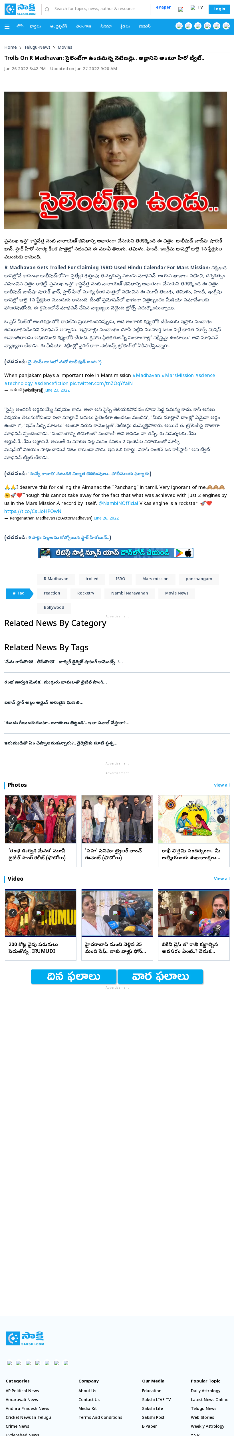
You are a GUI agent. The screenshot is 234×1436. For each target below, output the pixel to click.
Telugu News (203, 1409)
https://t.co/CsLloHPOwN (32, 512)
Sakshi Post (153, 1418)
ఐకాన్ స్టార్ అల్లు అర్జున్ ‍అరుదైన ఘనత (112, 703)
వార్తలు (35, 26)
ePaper (163, 8)
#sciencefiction (51, 384)
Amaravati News (22, 1400)
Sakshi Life (152, 1409)
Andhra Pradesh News (27, 1409)
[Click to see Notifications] (180, 9)
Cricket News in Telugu (28, 1418)
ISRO (120, 579)
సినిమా (106, 26)
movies (65, 48)
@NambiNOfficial (118, 504)
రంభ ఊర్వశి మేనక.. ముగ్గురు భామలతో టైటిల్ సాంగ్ (111, 683)
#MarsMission (178, 376)
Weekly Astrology (207, 1427)
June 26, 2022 (106, 519)
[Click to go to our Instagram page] (207, 25)
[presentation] (13, 819)
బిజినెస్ (145, 26)
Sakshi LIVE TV (156, 1400)
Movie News (176, 593)
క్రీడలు (125, 26)
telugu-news (37, 48)
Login (219, 9)
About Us (87, 1391)
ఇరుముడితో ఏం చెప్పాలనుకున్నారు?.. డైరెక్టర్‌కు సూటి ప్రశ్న (113, 743)
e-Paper (149, 1427)
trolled (92, 579)
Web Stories (202, 1418)
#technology (18, 384)
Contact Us (89, 1400)
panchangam (199, 579)
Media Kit (87, 1409)
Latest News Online (209, 1400)
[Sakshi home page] (25, 1338)
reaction (52, 593)
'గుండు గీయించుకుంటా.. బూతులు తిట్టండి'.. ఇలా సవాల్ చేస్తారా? (113, 723)
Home (10, 48)
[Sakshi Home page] (20, 9)
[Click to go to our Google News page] (226, 25)
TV (199, 8)
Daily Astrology (205, 1391)
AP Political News (22, 1391)
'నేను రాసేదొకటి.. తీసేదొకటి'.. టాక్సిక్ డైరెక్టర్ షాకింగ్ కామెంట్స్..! (116, 662)
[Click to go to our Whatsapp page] (188, 25)
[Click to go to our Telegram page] (56, 1362)
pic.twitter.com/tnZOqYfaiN (101, 384)
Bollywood (54, 608)
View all (222, 786)
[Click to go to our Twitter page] (197, 25)
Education (152, 1391)
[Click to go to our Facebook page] (179, 25)
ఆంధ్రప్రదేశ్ (58, 26)
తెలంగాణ (84, 26)
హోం (20, 26)
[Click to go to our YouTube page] (216, 25)
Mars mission (155, 579)
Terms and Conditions (100, 1418)
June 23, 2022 (57, 391)
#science (205, 376)
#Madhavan (146, 376)
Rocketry (85, 593)
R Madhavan (56, 579)
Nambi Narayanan (129, 593)
